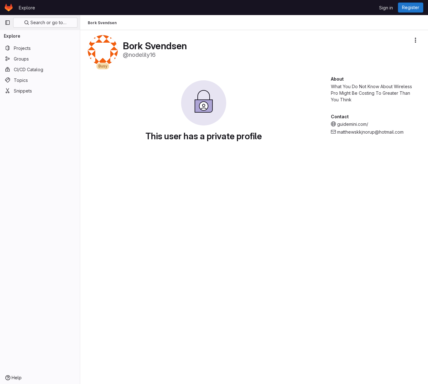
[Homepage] (8, 8)
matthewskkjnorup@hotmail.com (370, 132)
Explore (27, 7)
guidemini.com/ (352, 124)
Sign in (386, 7)
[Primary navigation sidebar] (8, 23)
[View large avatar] (103, 49)
